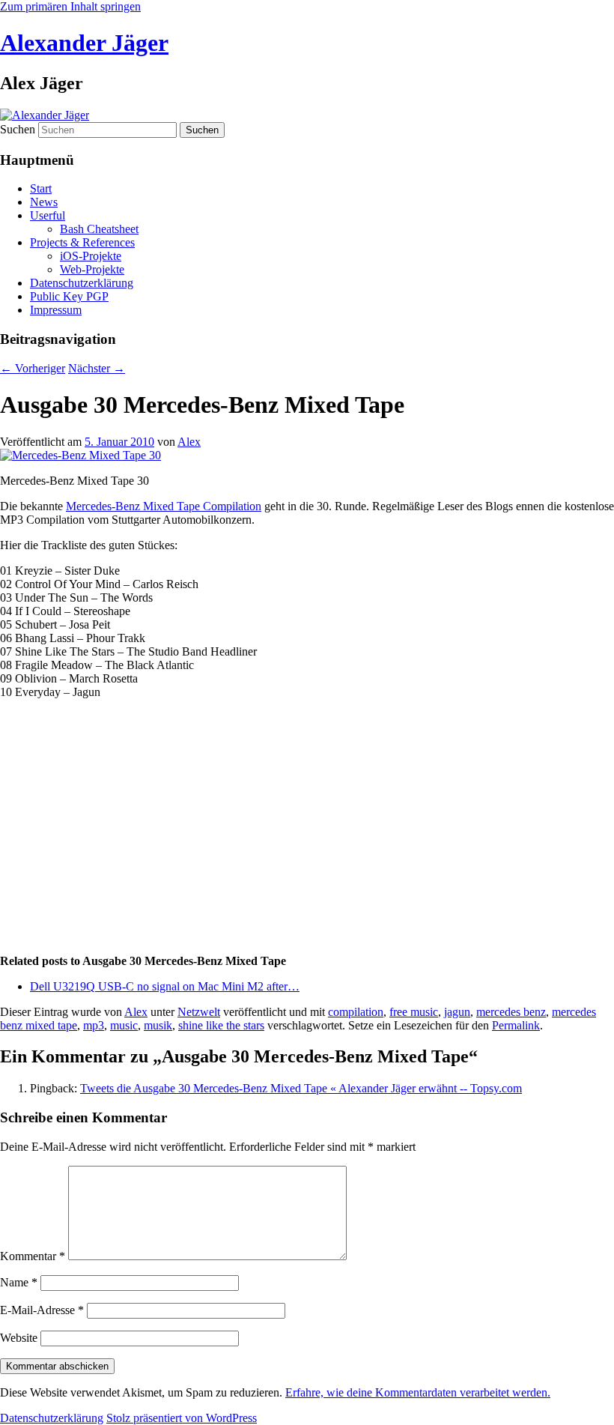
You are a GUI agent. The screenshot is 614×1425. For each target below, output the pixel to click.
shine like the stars (221, 1025)
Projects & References (82, 242)
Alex (189, 441)
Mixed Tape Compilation (202, 506)
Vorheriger (32, 368)
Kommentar (32, 1256)
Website (18, 1337)
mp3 (93, 1025)
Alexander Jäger (84, 42)
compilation (355, 1011)
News (44, 202)
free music (413, 1011)
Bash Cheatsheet (99, 229)
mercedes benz (511, 1011)
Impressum (56, 309)
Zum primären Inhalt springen (70, 6)
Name (18, 1282)
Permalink (516, 1025)
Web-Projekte (92, 269)
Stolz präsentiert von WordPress (181, 1418)
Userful (47, 215)
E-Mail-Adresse (42, 1310)
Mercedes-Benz (104, 506)
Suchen (17, 129)
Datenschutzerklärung (81, 282)
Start (41, 188)
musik (158, 1025)
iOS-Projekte (90, 255)
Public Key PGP (69, 296)
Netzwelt (198, 1011)
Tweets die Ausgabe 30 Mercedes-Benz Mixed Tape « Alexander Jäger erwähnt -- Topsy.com (301, 1088)
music (124, 1025)
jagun (457, 1011)
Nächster (96, 368)
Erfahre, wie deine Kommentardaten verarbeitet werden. (417, 1392)
